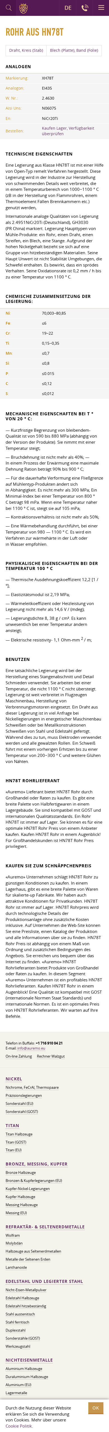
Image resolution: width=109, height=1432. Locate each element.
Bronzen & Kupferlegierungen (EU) (34, 1180)
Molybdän (14, 1243)
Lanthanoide (16, 1267)
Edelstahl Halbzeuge (22, 1297)
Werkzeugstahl (18, 1346)
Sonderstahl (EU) (19, 1103)
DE (68, 7)
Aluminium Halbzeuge (24, 1368)
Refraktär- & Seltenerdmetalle (45, 1227)
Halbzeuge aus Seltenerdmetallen (33, 1251)
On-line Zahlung (19, 1056)
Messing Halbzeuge (22, 1204)
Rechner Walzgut (51, 1056)
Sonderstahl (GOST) (22, 1111)
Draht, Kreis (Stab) (26, 50)
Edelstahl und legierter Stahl (44, 1281)
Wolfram (13, 1235)
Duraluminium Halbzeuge (27, 1376)
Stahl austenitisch (20, 1314)
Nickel (14, 1079)
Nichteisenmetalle (29, 1360)
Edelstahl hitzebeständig (26, 1305)
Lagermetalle (16, 1392)
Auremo (24, 8)
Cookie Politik (19, 1426)
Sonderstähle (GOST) (23, 1338)
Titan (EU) (14, 1149)
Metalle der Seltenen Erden (28, 1259)
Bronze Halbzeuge (21, 1172)
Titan (12, 1126)
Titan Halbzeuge (19, 1134)
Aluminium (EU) (18, 1384)
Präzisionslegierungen (24, 1095)
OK (96, 1408)
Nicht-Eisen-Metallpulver (26, 1289)
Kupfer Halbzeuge (20, 1196)
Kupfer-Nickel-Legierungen (28, 1188)
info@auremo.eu (31, 1048)
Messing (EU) (16, 1212)
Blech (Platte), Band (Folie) (74, 50)
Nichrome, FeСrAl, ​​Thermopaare (32, 1087)
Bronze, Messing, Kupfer (37, 1164)
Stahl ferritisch (17, 1322)
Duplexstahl (15, 1330)
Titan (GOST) (16, 1142)
